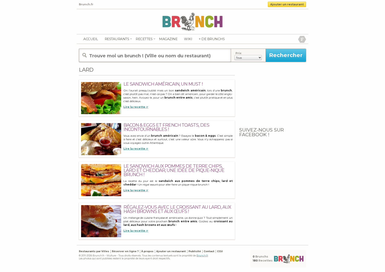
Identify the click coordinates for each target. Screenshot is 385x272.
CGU (220, 251)
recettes (144, 39)
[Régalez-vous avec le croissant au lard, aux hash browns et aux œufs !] (101, 221)
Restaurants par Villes (94, 251)
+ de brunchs (212, 39)
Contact (209, 251)
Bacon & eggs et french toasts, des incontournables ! (166, 127)
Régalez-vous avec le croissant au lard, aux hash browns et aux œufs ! (177, 209)
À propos (147, 251)
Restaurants (117, 39)
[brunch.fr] (192, 21)
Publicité (194, 251)
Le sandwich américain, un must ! (163, 84)
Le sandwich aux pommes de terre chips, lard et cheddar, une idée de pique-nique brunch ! (173, 170)
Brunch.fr (202, 255)
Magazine (168, 39)
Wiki (188, 39)
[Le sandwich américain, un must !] (101, 98)
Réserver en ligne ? (125, 251)
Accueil (90, 39)
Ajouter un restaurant (287, 4)
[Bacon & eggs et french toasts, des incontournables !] (101, 139)
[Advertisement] (272, 94)
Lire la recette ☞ (135, 107)
